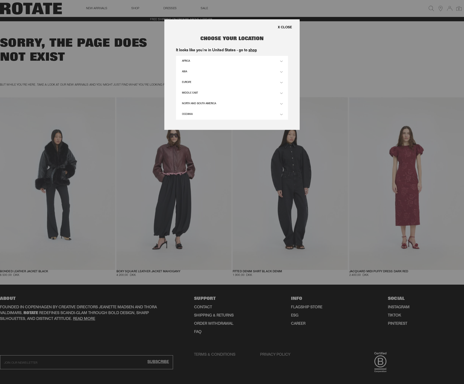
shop (252, 50)
